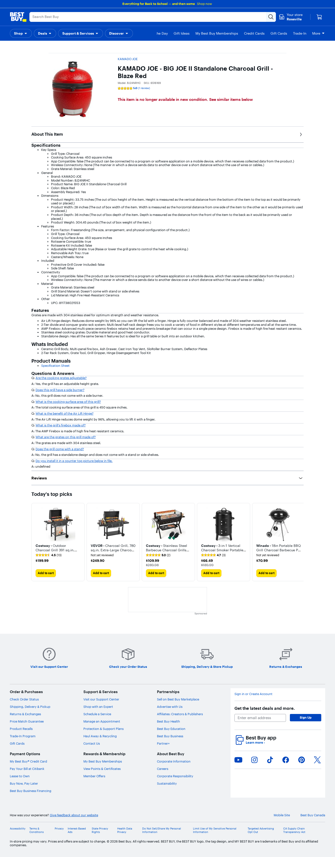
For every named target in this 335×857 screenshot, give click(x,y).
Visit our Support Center (101, 699)
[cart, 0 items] (319, 17)
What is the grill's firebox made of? (61, 425)
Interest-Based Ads (77, 830)
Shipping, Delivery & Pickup (30, 707)
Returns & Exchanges (25, 714)
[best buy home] (18, 17)
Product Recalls (21, 729)
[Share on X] (317, 760)
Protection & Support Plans (103, 729)
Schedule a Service (97, 714)
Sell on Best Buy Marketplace (178, 699)
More (316, 33)
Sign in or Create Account (253, 694)
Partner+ (163, 743)
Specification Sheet (55, 366)
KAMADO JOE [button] (128, 59)
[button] (21, 33)
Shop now (204, 4)
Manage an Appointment (101, 721)
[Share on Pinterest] (302, 760)
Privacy (59, 828)
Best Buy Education (171, 729)
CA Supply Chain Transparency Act (294, 830)
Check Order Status (24, 699)
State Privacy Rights (100, 830)
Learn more (255, 742)
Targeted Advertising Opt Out (261, 830)
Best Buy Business (170, 736)
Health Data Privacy (124, 830)
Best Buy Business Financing (30, 791)
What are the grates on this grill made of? (66, 437)
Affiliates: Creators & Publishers (180, 714)
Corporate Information (174, 761)
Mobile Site (282, 815)
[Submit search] (271, 17)
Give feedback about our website (74, 815)
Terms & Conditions (36, 830)
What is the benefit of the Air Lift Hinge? (64, 413)
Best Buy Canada (312, 815)
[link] (49, 555)
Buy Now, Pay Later (24, 783)
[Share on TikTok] (270, 760)
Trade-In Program (23, 736)
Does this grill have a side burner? (60, 390)
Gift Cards (17, 743)
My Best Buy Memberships (102, 761)
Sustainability (167, 783)
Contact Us (91, 743)
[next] (300, 542)
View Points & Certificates (102, 769)
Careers (162, 769)
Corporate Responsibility (175, 776)
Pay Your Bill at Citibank (27, 769)
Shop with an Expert (98, 707)
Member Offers (94, 776)
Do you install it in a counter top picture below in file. (74, 461)
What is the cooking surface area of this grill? (68, 402)
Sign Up (305, 717)
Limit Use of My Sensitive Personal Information (214, 830)
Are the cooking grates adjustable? (61, 378)
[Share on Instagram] (254, 760)
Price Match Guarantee (27, 721)
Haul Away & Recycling (100, 736)
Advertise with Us (169, 707)
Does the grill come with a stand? (60, 449)
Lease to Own (20, 776)
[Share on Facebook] (286, 760)
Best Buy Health (168, 721)
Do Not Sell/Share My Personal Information (161, 830)
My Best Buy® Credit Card (28, 761)
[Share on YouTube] (238, 760)
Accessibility (18, 828)
